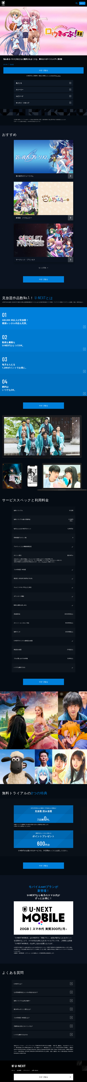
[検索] (76, 3)
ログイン (82, 3)
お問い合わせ (35, 1070)
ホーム (13, 1070)
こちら (59, 76)
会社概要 (19, 1070)
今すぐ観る (43, 70)
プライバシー (26, 1070)
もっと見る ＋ (43, 268)
